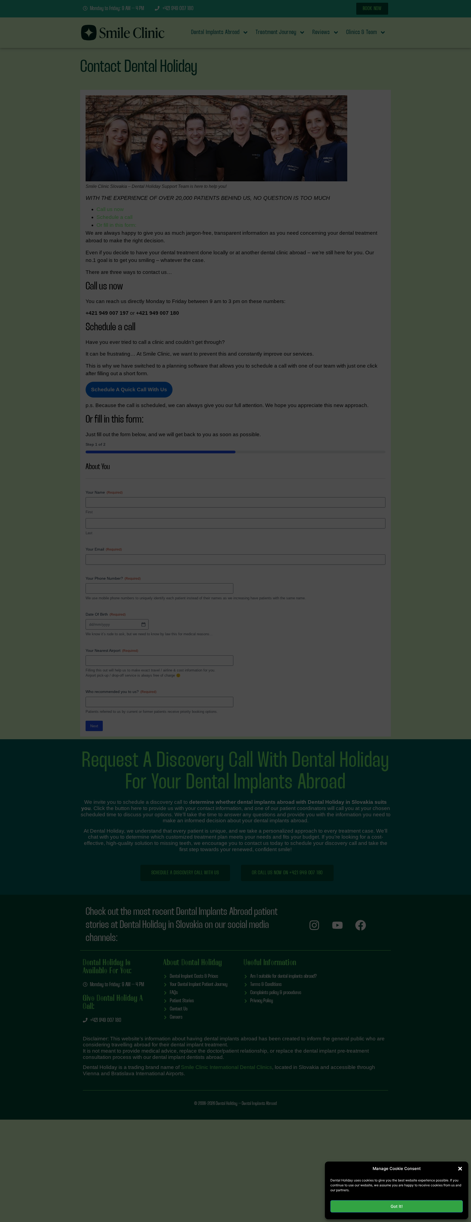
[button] (460, 1168)
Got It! (397, 1206)
